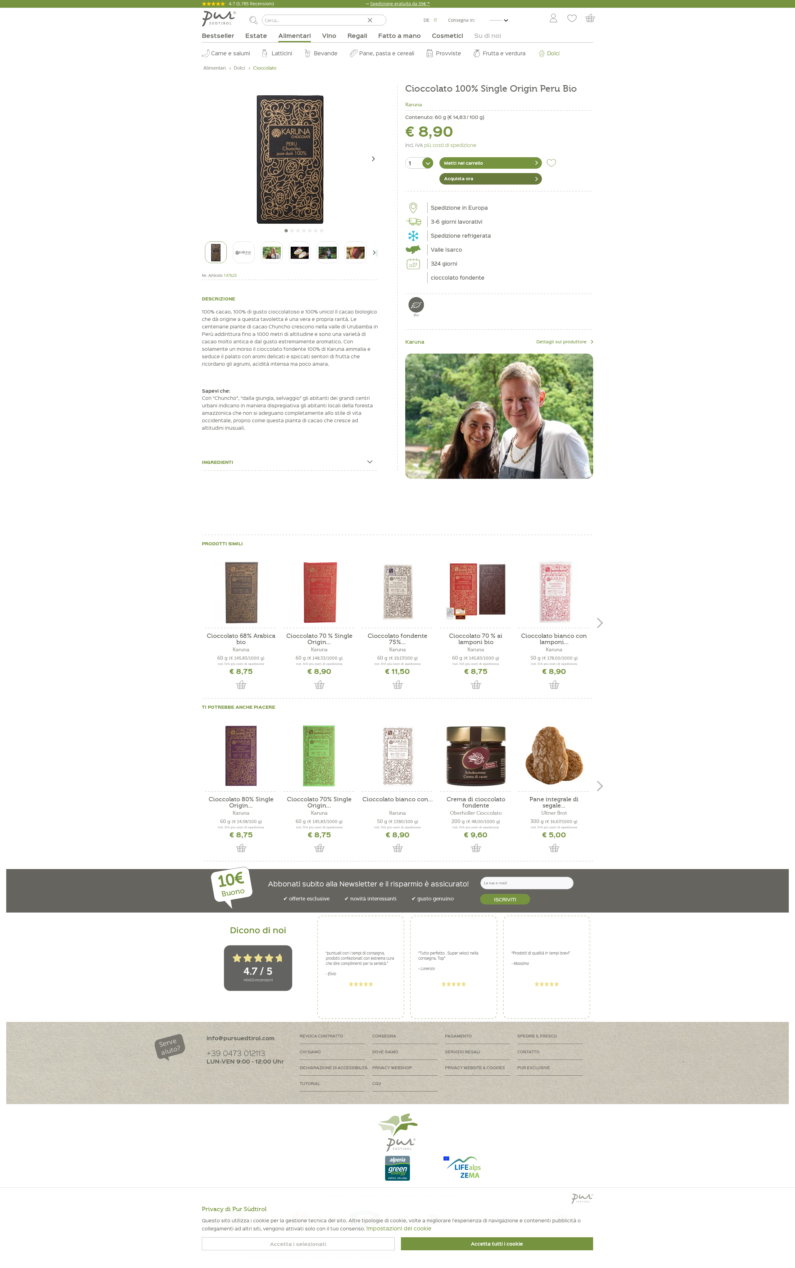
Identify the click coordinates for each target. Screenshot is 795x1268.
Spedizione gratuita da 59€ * (400, 4)
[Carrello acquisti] (593, 18)
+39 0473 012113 (236, 1053)
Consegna (384, 1035)
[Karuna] (499, 416)
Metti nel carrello (463, 163)
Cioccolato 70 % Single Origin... (319, 639)
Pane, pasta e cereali (386, 53)
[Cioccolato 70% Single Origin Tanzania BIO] (319, 756)
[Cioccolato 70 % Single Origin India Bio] (319, 592)
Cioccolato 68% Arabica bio (241, 639)
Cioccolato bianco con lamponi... (554, 639)
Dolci (553, 53)
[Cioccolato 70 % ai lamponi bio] (476, 592)
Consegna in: (461, 20)
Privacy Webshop (392, 1067)
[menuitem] (553, 18)
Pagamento (458, 1035)
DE (426, 20)
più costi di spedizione (450, 144)
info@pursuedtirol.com (241, 1038)
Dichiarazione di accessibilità (334, 1067)
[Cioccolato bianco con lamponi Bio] (554, 592)
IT (436, 20)
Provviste (448, 53)
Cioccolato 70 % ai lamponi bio (475, 639)
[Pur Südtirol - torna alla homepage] (219, 18)
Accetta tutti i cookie (497, 1243)
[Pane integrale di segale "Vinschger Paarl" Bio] (554, 756)
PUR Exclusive (533, 1067)
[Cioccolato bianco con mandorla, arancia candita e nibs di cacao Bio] (397, 756)
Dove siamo (385, 1051)
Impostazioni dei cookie (398, 1228)
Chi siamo (310, 1051)
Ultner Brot (554, 813)
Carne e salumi (230, 53)
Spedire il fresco (537, 1035)
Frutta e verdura (504, 53)
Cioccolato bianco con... (397, 799)
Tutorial (310, 1083)
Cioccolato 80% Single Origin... (241, 802)
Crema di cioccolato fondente (476, 802)
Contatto (528, 1051)
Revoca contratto (321, 1035)
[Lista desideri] (572, 18)
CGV (376, 1083)
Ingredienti (217, 462)
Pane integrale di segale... (554, 802)
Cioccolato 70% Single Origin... (319, 802)
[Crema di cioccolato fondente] (476, 756)
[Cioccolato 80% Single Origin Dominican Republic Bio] (241, 756)
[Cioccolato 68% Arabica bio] (241, 592)
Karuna (413, 105)
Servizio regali (462, 1051)
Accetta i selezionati (298, 1243)
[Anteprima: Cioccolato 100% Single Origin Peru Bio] (216, 252)
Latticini (282, 53)
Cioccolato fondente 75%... (397, 639)
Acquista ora (458, 178)
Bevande (326, 53)
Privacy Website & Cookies (475, 1067)
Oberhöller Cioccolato (476, 813)
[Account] (553, 18)
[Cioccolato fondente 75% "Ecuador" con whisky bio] (397, 592)
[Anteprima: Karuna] (244, 252)
